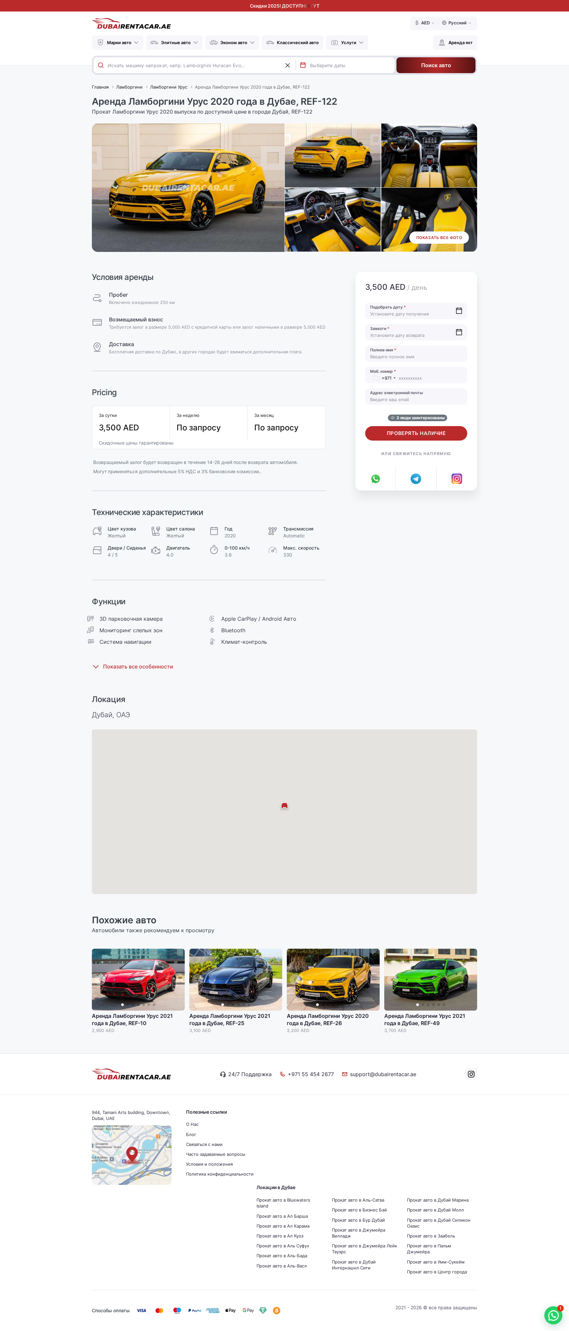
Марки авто (119, 42)
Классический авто (298, 42)
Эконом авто (233, 42)
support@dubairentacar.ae (383, 1074)
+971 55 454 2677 (311, 1074)
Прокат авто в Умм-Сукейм (436, 1261)
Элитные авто (176, 42)
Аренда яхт (460, 42)
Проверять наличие (416, 433)
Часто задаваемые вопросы (215, 1154)
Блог (191, 1134)
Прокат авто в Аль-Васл (282, 1265)
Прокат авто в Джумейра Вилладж (358, 1232)
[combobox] (202, 65)
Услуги (348, 42)
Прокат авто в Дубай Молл (435, 1209)
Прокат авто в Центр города (437, 1271)
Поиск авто (436, 65)
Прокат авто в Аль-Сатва (358, 1200)
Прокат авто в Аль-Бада (282, 1255)
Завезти (380, 328)
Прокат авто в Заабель (431, 1235)
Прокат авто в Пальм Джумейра (429, 1248)
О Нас (192, 1124)
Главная (100, 87)
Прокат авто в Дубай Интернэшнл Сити (354, 1264)
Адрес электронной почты (396, 392)
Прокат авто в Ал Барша (282, 1216)
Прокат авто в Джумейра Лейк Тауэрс (364, 1248)
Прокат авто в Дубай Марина (438, 1200)
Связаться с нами (204, 1144)
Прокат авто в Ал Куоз (280, 1235)
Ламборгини (129, 87)
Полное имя (383, 349)
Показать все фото (439, 237)
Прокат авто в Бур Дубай (358, 1220)
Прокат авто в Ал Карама (283, 1226)
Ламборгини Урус (168, 87)
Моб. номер (383, 371)
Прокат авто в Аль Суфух (283, 1245)
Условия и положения (209, 1164)
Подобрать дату (388, 307)
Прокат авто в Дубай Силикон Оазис (439, 1223)
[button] (176, 979)
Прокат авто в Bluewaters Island (283, 1203)
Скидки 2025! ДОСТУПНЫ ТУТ (284, 6)
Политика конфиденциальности (220, 1174)
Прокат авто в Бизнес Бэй (359, 1209)
